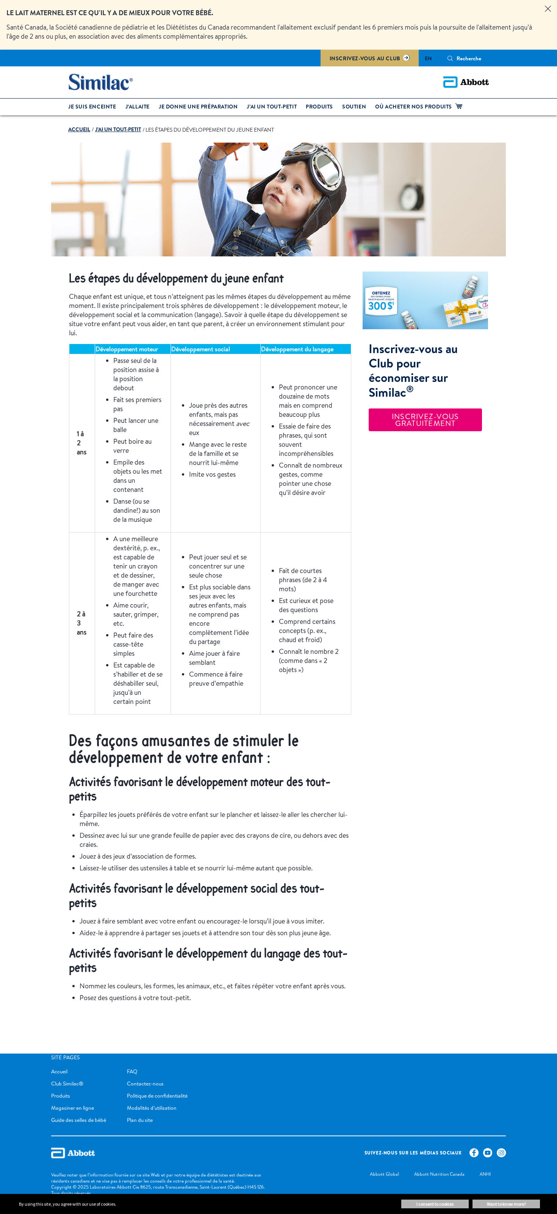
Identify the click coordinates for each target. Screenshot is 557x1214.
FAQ (132, 1071)
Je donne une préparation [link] (198, 106)
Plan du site (140, 1120)
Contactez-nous (145, 1083)
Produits (60, 1095)
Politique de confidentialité (157, 1095)
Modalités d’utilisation (152, 1108)
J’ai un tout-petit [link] (272, 106)
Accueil (59, 1071)
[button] (450, 58)
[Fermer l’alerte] (548, 9)
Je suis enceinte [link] (92, 106)
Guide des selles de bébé (78, 1120)
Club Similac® (67, 1083)
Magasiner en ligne (72, 1108)
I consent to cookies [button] (435, 1204)
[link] (79, 129)
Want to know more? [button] (506, 1204)
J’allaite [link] (137, 106)
